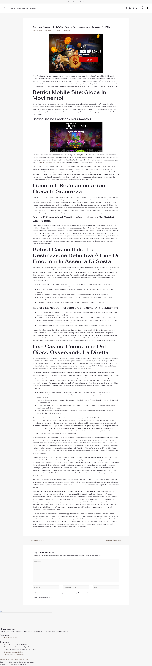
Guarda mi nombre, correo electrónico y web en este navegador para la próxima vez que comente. (69, 593)
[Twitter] (133, 8)
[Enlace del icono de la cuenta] (147, 8)
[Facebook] (130, 8)
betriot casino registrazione (49, 162)
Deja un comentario (40, 30)
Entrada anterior (37, 540)
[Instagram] (126, 8)
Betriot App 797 (53, 30)
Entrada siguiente (114, 540)
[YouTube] (136, 8)
